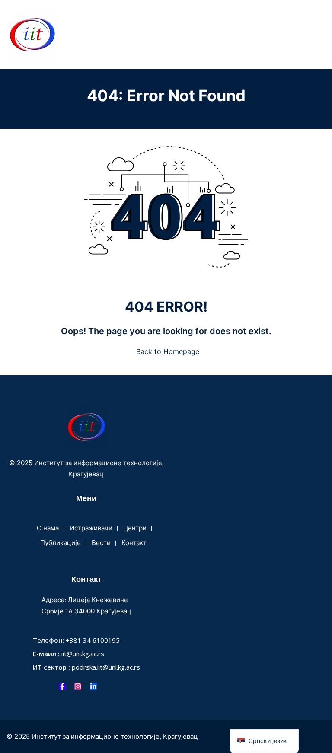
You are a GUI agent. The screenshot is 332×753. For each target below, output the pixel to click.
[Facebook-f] (62, 686)
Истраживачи (91, 528)
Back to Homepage (167, 351)
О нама (48, 528)
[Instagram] (77, 686)
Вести (101, 543)
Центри (135, 528)
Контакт (134, 543)
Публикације (60, 543)
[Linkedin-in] (93, 686)
